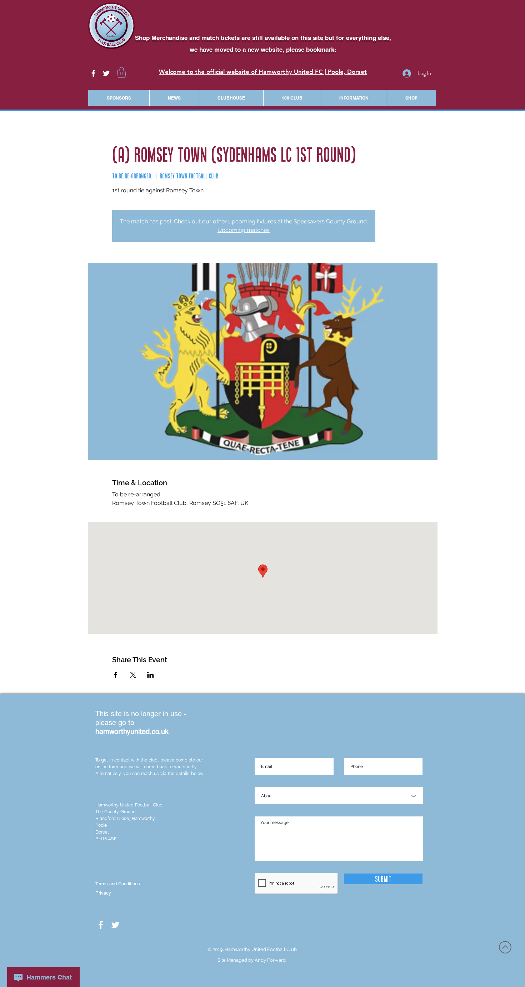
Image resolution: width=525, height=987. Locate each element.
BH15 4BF (105, 838)
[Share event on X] (133, 675)
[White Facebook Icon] (93, 73)
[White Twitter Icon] (106, 73)
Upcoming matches (244, 230)
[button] (121, 72)
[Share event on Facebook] (115, 675)
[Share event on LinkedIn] (150, 675)
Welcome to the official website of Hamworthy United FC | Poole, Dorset (263, 71)
